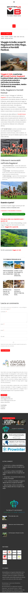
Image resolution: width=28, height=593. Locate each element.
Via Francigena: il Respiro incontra (16, 532)
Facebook (3, 408)
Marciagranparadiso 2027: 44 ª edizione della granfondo (9, 272)
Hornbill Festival (9, 76)
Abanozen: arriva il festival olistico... (16, 524)
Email (2, 330)
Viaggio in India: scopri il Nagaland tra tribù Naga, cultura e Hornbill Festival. (13, 46)
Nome (2, 324)
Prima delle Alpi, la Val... (14, 516)
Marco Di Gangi (7, 485)
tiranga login (7, 476)
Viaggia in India (7, 74)
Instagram (3, 406)
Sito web (2, 336)
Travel (15, 36)
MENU (14, 1)
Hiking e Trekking (5, 36)
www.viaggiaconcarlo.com (7, 398)
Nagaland (20, 76)
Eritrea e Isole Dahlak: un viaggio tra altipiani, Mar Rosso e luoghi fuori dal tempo (13, 467)
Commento (4, 311)
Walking (11, 36)
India (18, 36)
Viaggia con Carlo (9, 38)
